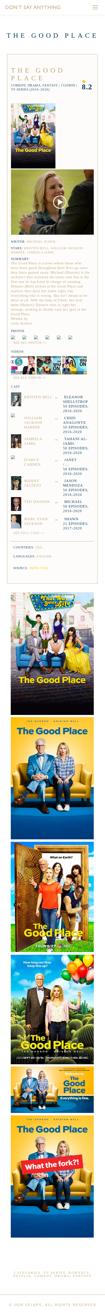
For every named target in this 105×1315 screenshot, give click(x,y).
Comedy (43, 1276)
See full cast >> (28, 533)
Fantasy (82, 1276)
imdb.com (39, 568)
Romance (79, 1273)
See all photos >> (30, 342)
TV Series (55, 1273)
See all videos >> (29, 378)
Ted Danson (37, 502)
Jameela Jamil (40, 252)
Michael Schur (41, 241)
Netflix (22, 1276)
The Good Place (38, 74)
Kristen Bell (36, 248)
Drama (62, 1276)
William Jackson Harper (33, 422)
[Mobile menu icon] (95, 7)
